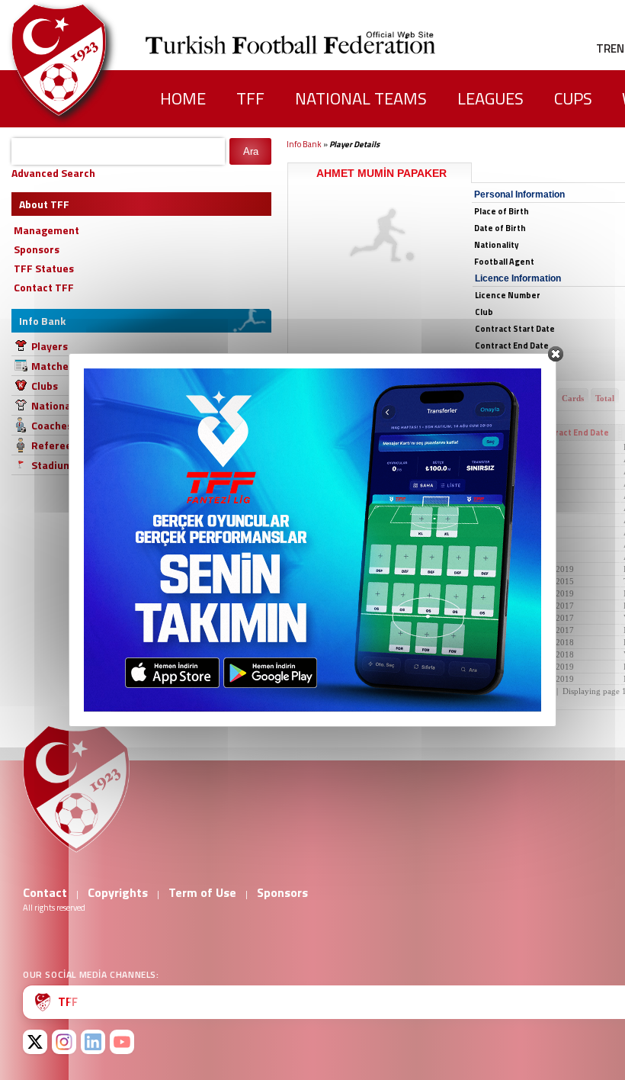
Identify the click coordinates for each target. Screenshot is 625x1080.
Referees (54, 445)
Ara (250, 151)
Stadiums (54, 465)
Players (49, 346)
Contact (45, 892)
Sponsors (282, 892)
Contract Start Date (478, 432)
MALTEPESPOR (323, 605)
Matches (52, 366)
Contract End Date (572, 432)
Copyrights (118, 892)
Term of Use (202, 892)
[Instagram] (64, 1042)
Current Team (324, 432)
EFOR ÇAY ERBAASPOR (339, 666)
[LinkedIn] (93, 1042)
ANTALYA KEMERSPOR (338, 642)
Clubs (44, 386)
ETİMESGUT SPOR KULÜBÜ (347, 581)
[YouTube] (122, 1042)
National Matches (75, 405)
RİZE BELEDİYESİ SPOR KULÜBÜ (359, 447)
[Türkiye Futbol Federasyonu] (83, 60)
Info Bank (304, 144)
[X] (35, 1042)
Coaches (51, 425)
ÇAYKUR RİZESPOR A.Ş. (339, 508)
